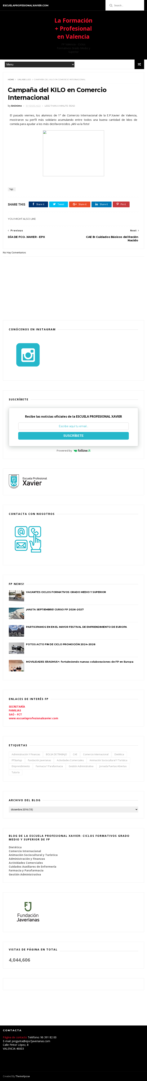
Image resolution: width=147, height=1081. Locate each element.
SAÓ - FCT (15, 714)
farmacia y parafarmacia (49, 766)
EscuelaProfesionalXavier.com (25, 5)
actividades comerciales (70, 760)
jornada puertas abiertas (113, 766)
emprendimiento (21, 766)
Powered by (64, 450)
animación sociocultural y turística (108, 760)
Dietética (119, 754)
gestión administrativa (81, 766)
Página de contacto (15, 1037)
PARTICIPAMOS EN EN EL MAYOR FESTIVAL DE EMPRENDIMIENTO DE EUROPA (76, 626)
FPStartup (17, 760)
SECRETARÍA (17, 706)
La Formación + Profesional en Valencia (73, 28)
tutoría (16, 772)
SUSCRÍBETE (73, 435)
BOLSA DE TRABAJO (56, 754)
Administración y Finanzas (26, 754)
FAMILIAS (15, 710)
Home (11, 79)
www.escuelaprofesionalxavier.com (33, 718)
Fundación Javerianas (39, 760)
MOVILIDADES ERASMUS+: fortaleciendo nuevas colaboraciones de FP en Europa (79, 661)
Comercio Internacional (96, 754)
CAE (75, 754)
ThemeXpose (23, 1076)
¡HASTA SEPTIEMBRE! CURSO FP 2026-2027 (54, 609)
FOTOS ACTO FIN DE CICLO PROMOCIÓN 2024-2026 (60, 644)
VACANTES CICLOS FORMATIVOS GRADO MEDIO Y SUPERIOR (66, 592)
